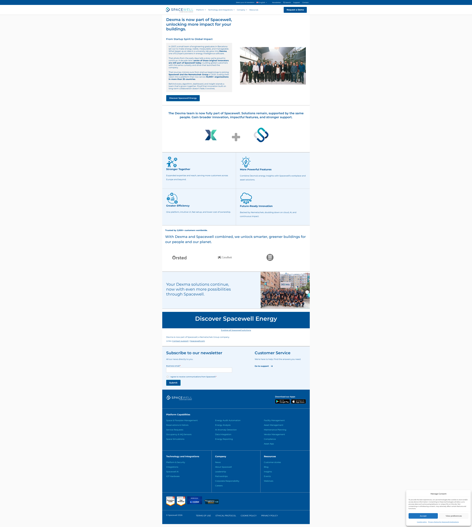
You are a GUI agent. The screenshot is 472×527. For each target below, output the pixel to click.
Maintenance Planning (275, 430)
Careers (219, 485)
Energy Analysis (223, 425)
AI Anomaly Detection (226, 430)
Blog (266, 467)
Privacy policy (269, 515)
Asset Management (273, 425)
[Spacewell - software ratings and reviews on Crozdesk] (195, 503)
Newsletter (276, 2)
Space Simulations (175, 439)
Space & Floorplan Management (182, 420)
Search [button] (288, 2)
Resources (253, 10)
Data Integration (223, 434)
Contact (305, 2)
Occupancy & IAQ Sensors (179, 434)
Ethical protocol (226, 515)
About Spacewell (223, 467)
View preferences (454, 516)
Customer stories (272, 462)
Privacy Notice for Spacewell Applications (443, 522)
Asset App (269, 444)
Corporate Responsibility (227, 481)
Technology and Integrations (220, 10)
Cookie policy (422, 522)
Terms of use (203, 515)
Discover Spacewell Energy (183, 98)
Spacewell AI (172, 471)
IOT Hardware (173, 476)
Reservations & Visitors (177, 425)
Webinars (268, 481)
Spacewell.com (197, 341)
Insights (268, 471)
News (218, 462)
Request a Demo (295, 10)
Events (267, 476)
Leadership (220, 471)
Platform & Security (175, 462)
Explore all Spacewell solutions (236, 330)
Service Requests (174, 430)
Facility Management (274, 420)
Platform (200, 10)
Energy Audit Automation (228, 420)
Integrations (172, 467)
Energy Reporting (224, 439)
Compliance (270, 439)
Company (241, 10)
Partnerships (221, 476)
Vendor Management (274, 434)
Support (296, 2)
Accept (423, 516)
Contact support (180, 341)
